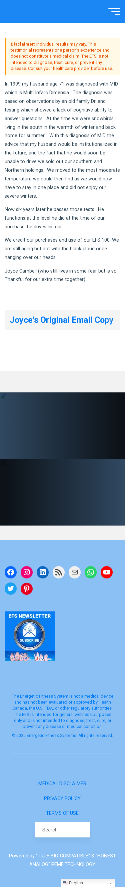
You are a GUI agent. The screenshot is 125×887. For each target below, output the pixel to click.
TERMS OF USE (62, 813)
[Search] (82, 829)
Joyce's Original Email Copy (62, 320)
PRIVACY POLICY (62, 798)
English (75, 882)
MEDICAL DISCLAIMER (62, 783)
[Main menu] (114, 11)
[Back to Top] (99, 861)
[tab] (62, 320)
